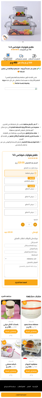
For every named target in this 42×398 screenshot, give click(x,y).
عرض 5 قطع (29, 204)
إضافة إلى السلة (31, 331)
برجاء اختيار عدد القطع (31, 168)
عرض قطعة (29, 173)
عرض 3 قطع (29, 189)
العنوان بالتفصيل (32, 262)
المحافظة (34, 255)
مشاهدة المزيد (6, 296)
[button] (3, 20)
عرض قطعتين (29, 181)
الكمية (36, 220)
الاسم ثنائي (34, 242)
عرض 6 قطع (29, 212)
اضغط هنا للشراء (21, 282)
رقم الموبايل (34, 249)
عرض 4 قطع (29, 196)
